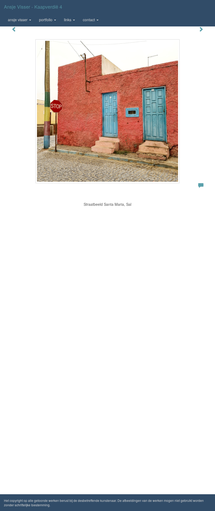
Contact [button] (89, 19)
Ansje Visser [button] (18, 19)
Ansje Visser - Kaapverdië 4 (33, 6)
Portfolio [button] (46, 19)
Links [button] (68, 19)
